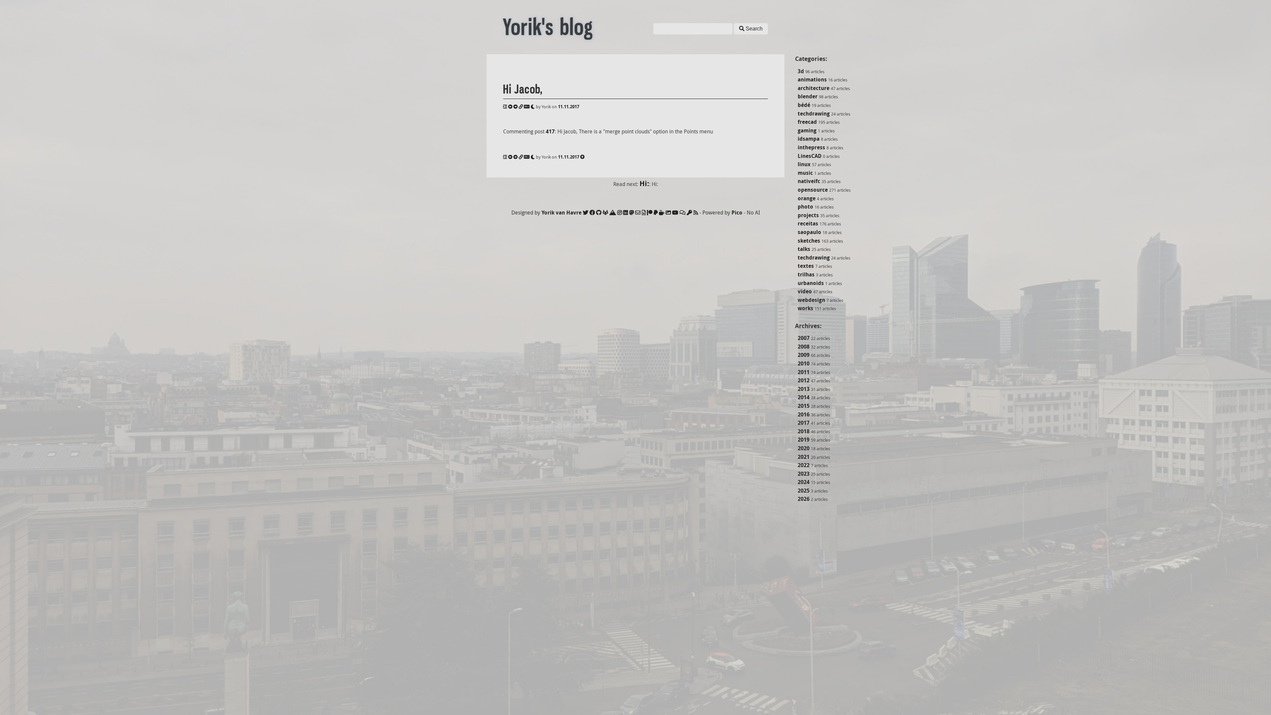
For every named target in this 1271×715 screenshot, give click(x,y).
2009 (804, 354)
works (805, 308)
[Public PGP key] (689, 212)
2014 (804, 397)
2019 (804, 439)
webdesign (811, 300)
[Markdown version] (527, 107)
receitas (808, 223)
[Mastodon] (631, 212)
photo (805, 206)
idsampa (809, 138)
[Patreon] (649, 212)
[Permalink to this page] (521, 107)
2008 (804, 346)
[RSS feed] (695, 212)
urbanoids (811, 283)
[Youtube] (675, 212)
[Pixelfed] (668, 212)
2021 (804, 456)
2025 (804, 490)
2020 (804, 448)
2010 (804, 363)
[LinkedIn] (625, 212)
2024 (804, 482)
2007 (804, 338)
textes (806, 265)
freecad (807, 121)
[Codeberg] (612, 212)
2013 (804, 389)
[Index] (505, 107)
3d (801, 71)
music (805, 172)
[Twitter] (585, 212)
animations (812, 79)
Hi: (644, 183)
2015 (804, 405)
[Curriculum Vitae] (644, 212)
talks (804, 249)
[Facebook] (592, 212)
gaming (807, 130)
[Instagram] (619, 212)
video (805, 291)
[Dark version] (533, 107)
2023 (804, 473)
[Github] (598, 212)
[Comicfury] (682, 212)
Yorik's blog (548, 27)
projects (808, 215)
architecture (813, 88)
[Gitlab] (605, 212)
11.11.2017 (568, 107)
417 (550, 131)
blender (808, 96)
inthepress (811, 147)
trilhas (806, 274)
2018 (804, 431)
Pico (736, 212)
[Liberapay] (656, 212)
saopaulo (809, 232)
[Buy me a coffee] (661, 212)
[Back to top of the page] (582, 157)
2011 (804, 372)
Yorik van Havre (561, 212)
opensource (813, 189)
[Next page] (515, 107)
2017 (804, 422)
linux (804, 164)
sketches (809, 240)
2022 (804, 465)
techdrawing (814, 113)
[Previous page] (510, 107)
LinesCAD (810, 156)
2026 (804, 498)
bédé (804, 105)
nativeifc (809, 181)
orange (807, 198)
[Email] (637, 212)
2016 (804, 414)
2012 (804, 380)
